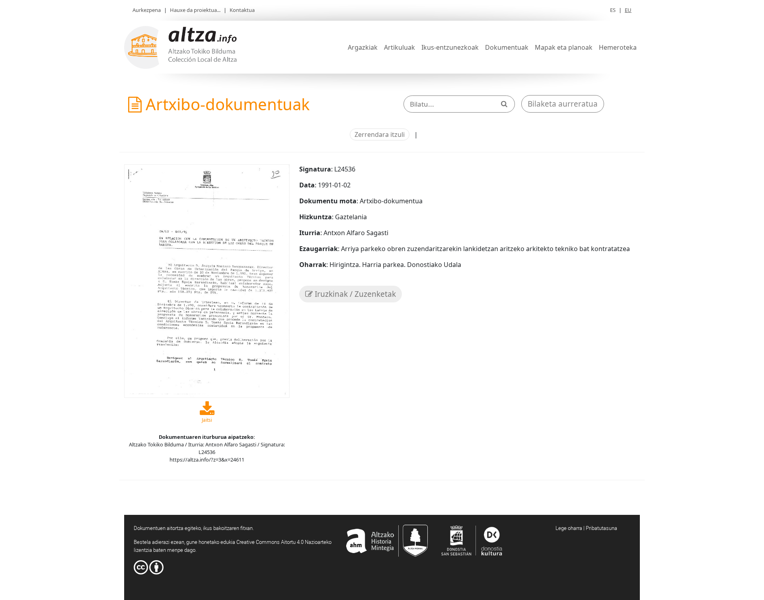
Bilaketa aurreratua (563, 104)
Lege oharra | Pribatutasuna (586, 528)
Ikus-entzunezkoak (450, 47)
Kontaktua (242, 10)
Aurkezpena (147, 10)
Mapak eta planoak (563, 47)
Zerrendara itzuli (380, 134)
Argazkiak (363, 47)
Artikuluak (399, 47)
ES (613, 10)
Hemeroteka (618, 47)
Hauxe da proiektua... (195, 10)
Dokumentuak (506, 47)
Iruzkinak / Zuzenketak (354, 294)
